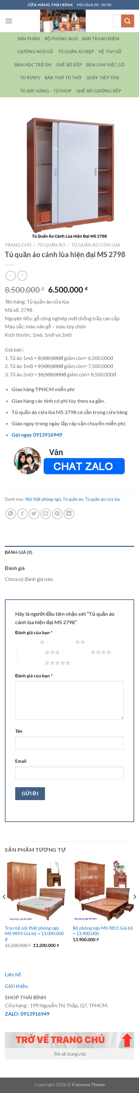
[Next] (134, 909)
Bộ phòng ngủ (61, 38)
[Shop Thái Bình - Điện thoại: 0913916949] (62, 21)
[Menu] (9, 21)
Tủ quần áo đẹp (76, 51)
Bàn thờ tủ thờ (63, 77)
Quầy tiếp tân (102, 77)
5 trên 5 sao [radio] (31, 662)
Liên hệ (13, 974)
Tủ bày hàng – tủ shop (45, 90)
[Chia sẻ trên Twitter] (34, 513)
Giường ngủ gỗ (35, 51)
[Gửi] (127, 21)
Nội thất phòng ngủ (43, 499)
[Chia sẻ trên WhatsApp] (10, 513)
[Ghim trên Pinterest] (57, 513)
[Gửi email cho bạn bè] (45, 513)
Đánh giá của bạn (34, 632)
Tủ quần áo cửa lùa (95, 244)
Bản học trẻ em (33, 64)
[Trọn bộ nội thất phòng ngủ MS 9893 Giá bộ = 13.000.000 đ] (35, 890)
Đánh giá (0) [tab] (18, 552)
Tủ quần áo (51, 244)
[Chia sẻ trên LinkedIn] (69, 513)
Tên (18, 731)
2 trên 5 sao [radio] (61, 641)
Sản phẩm (28, 38)
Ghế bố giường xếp (98, 90)
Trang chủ (18, 244)
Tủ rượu (30, 77)
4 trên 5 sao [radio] (77, 652)
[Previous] (4, 909)
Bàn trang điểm (101, 38)
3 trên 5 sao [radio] (31, 652)
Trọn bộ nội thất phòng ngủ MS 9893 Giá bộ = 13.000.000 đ (34, 933)
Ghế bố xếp (69, 64)
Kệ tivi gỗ (110, 51)
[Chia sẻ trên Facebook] (22, 513)
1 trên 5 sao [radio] (25, 641)
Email (21, 761)
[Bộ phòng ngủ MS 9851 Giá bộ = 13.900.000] (103, 890)
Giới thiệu (16, 986)
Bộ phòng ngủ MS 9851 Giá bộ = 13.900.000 (103, 930)
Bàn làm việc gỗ (105, 64)
